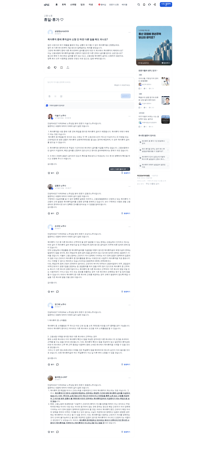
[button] (129, 32)
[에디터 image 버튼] (61, 96)
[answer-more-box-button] (129, 116)
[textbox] (89, 80)
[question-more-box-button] (129, 32)
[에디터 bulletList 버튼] (55, 96)
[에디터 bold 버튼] (49, 96)
